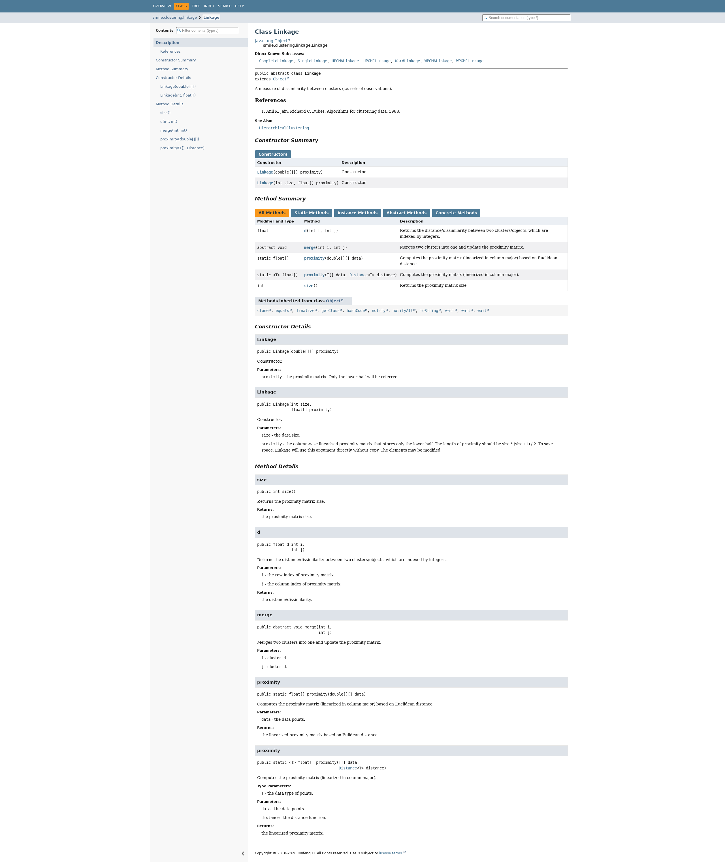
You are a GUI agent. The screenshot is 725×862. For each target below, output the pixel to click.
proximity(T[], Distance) (182, 148)
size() (165, 113)
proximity (314, 258)
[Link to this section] (290, 100)
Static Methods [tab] (312, 213)
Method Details (170, 104)
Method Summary (172, 69)
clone (262, 310)
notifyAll (403, 310)
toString (429, 310)
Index (209, 6)
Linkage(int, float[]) (178, 95)
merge (309, 247)
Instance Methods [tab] (358, 213)
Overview (162, 6)
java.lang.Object (271, 40)
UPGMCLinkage (377, 61)
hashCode (356, 310)
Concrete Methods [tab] (456, 213)
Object (280, 79)
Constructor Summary (176, 60)
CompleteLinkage (276, 61)
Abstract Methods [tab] (407, 213)
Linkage (211, 17)
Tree (196, 6)
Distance (358, 275)
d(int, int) (168, 121)
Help (239, 6)
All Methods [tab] (272, 213)
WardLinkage (407, 61)
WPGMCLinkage (469, 61)
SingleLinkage (312, 61)
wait (449, 310)
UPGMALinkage (345, 61)
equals (282, 310)
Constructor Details (173, 78)
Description (167, 42)
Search (225, 6)
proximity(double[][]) (179, 139)
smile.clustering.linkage (175, 17)
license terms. (391, 853)
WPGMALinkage (438, 61)
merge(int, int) (173, 130)
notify (378, 310)
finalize (305, 310)
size (308, 285)
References (170, 51)
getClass (330, 310)
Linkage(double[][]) (178, 86)
